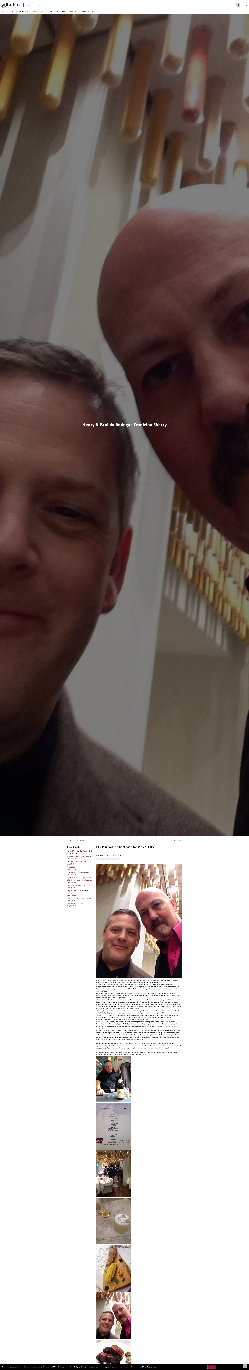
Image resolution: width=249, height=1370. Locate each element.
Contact (44, 11)
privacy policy (120, 1367)
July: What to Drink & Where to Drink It (80, 885)
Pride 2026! (71, 867)
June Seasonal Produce (75, 903)
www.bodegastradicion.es (159, 1011)
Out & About (106, 859)
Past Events (115, 859)
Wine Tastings (67, 11)
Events (99, 859)
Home (3, 11)
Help (93, 11)
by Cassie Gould (100, 855)
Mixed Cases (55, 11)
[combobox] (129, 5)
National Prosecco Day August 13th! (79, 851)
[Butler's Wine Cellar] (11, 5)
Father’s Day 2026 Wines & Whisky (79, 898)
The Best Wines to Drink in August (79, 856)
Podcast (84, 11)
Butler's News (79, 840)
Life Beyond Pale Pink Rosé (76, 862)
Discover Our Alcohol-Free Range (78, 872)
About (34, 11)
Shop (9, 11)
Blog (77, 11)
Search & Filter (22, 11)
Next (180, 840)
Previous (174, 840)
